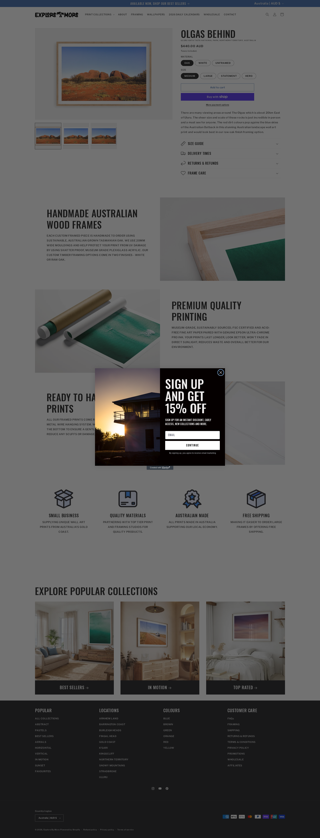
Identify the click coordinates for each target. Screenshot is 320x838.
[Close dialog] (221, 372)
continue (192, 445)
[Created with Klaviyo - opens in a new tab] (160, 468)
